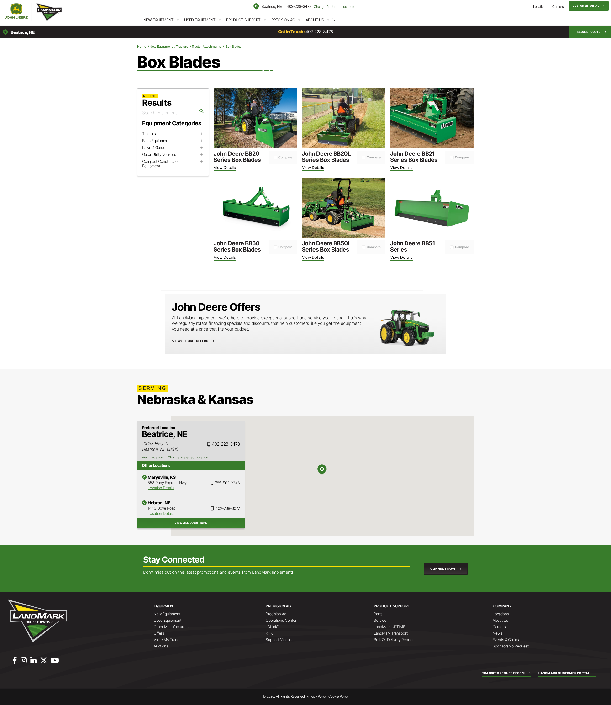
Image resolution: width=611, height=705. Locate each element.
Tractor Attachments (206, 46)
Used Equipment (200, 19)
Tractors (182, 46)
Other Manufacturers (171, 626)
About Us (315, 19)
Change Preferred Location (334, 7)
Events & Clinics (506, 639)
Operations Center (281, 620)
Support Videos (279, 639)
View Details (225, 167)
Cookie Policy (338, 696)
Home (141, 46)
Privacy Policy (316, 696)
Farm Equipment (155, 140)
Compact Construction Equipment (161, 163)
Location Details (161, 487)
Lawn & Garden (155, 147)
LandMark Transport (391, 633)
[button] (589, 6)
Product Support (243, 19)
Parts (378, 613)
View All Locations (190, 523)
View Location (152, 457)
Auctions (161, 646)
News (497, 633)
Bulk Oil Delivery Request (395, 639)
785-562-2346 (227, 482)
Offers (159, 633)
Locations (540, 7)
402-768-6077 (228, 508)
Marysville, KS (162, 477)
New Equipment (158, 19)
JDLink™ (272, 626)
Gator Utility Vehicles (159, 154)
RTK (269, 633)
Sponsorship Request (511, 646)
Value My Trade (166, 639)
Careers (558, 7)
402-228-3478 (299, 6)
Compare (285, 157)
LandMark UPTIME (389, 626)
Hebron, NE (159, 502)
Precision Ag (283, 19)
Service (380, 620)
